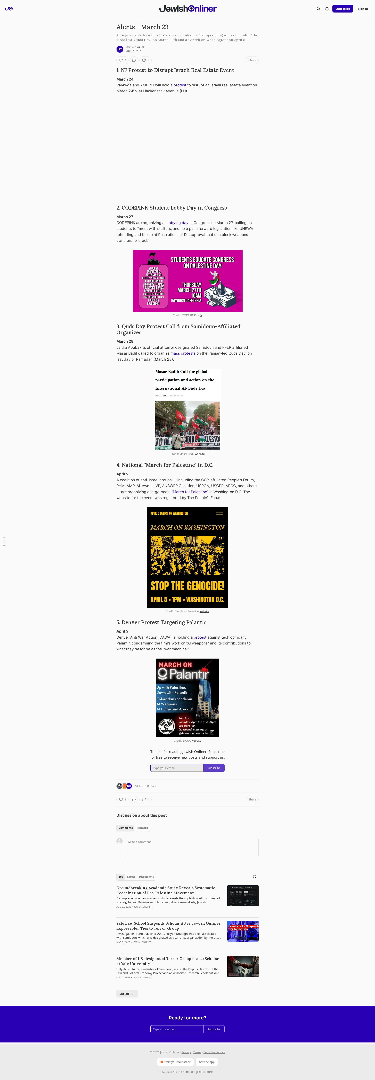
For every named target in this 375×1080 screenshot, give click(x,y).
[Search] (318, 9)
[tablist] (133, 828)
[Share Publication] (327, 9)
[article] (187, 900)
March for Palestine (190, 492)
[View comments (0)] (134, 60)
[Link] (111, 70)
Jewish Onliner (135, 47)
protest (180, 85)
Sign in (363, 9)
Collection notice (214, 1052)
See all (124, 994)
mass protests (183, 353)
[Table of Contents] (4, 540)
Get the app (207, 1062)
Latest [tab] (131, 876)
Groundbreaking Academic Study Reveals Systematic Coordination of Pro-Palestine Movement (165, 890)
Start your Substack (177, 1062)
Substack (168, 1072)
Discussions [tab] (146, 876)
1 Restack (150, 786)
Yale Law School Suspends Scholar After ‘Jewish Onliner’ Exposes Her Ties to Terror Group (168, 926)
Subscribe (343, 9)
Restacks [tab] (142, 828)
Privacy (186, 1052)
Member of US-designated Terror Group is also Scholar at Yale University (167, 961)
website (200, 453)
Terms (197, 1052)
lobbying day (176, 222)
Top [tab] (121, 876)
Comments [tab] (126, 828)
